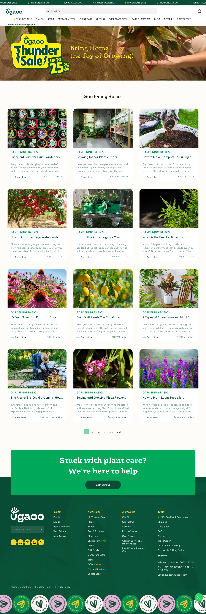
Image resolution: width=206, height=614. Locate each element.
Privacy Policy (62, 586)
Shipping (162, 521)
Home (11, 24)
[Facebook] (14, 542)
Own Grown (128, 536)
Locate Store (95, 573)
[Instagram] (20, 542)
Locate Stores (129, 531)
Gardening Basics (26, 24)
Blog (90, 559)
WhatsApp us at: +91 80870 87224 (176, 562)
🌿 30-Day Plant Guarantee (173, 517)
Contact (162, 536)
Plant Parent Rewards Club (134, 550)
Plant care (93, 536)
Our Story (127, 517)
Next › (119, 431)
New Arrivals (60, 536)
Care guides (164, 526)
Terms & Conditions (21, 586)
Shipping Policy (43, 586)
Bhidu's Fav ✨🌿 (97, 540)
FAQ (160, 531)
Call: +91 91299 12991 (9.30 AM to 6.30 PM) (175, 568)
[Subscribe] (41, 529)
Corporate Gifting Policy (171, 550)
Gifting (91, 545)
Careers (126, 526)
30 (111, 431)
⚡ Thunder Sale (97, 517)
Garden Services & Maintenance (132, 542)
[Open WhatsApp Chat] (199, 597)
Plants (56, 517)
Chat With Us (103, 484)
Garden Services (97, 569)
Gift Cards (93, 550)
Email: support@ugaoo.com (172, 574)
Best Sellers (59, 531)
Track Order (164, 540)
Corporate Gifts (96, 554)
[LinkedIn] (34, 542)
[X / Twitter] (41, 542)
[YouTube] (27, 542)
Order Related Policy (169, 545)
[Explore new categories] (103, 53)
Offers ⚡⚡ (94, 564)
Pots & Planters (61, 526)
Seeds (56, 521)
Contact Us (128, 521)
